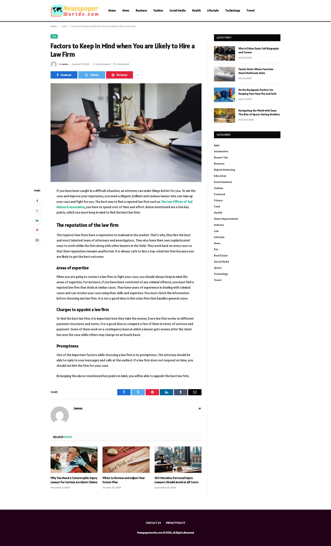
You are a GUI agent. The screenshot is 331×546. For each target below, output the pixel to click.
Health (196, 10)
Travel (251, 10)
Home (112, 10)
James (65, 64)
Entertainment (223, 182)
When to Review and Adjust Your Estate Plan (123, 480)
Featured (219, 194)
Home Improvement (226, 218)
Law (54, 36)
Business (141, 10)
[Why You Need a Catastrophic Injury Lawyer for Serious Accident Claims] (74, 459)
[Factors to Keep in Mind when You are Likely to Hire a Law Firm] (126, 132)
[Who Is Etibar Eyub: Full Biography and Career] (224, 53)
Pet (216, 249)
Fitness (218, 200)
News (125, 10)
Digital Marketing (224, 169)
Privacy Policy (175, 523)
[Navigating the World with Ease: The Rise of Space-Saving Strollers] (224, 115)
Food (217, 206)
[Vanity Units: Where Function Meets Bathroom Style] (224, 74)
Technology (232, 10)
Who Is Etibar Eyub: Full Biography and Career (258, 50)
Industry (219, 225)
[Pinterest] (37, 230)
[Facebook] (37, 201)
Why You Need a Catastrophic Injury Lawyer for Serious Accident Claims (74, 480)
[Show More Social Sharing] (138, 75)
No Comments (103, 64)
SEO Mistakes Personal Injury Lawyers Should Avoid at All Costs (176, 480)
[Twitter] (37, 210)
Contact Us (153, 523)
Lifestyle (213, 10)
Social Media (178, 10)
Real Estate (221, 255)
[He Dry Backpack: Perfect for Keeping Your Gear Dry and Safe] (224, 95)
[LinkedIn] (37, 220)
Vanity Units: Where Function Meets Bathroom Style (255, 71)
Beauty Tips (221, 157)
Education (220, 176)
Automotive (221, 151)
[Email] (37, 240)
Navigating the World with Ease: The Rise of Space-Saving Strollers (259, 112)
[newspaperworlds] (74, 10)
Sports (218, 267)
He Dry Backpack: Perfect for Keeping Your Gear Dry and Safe (257, 91)
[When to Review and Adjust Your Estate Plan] (125, 459)
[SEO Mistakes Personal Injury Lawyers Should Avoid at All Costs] (178, 459)
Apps (217, 145)
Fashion (158, 10)
